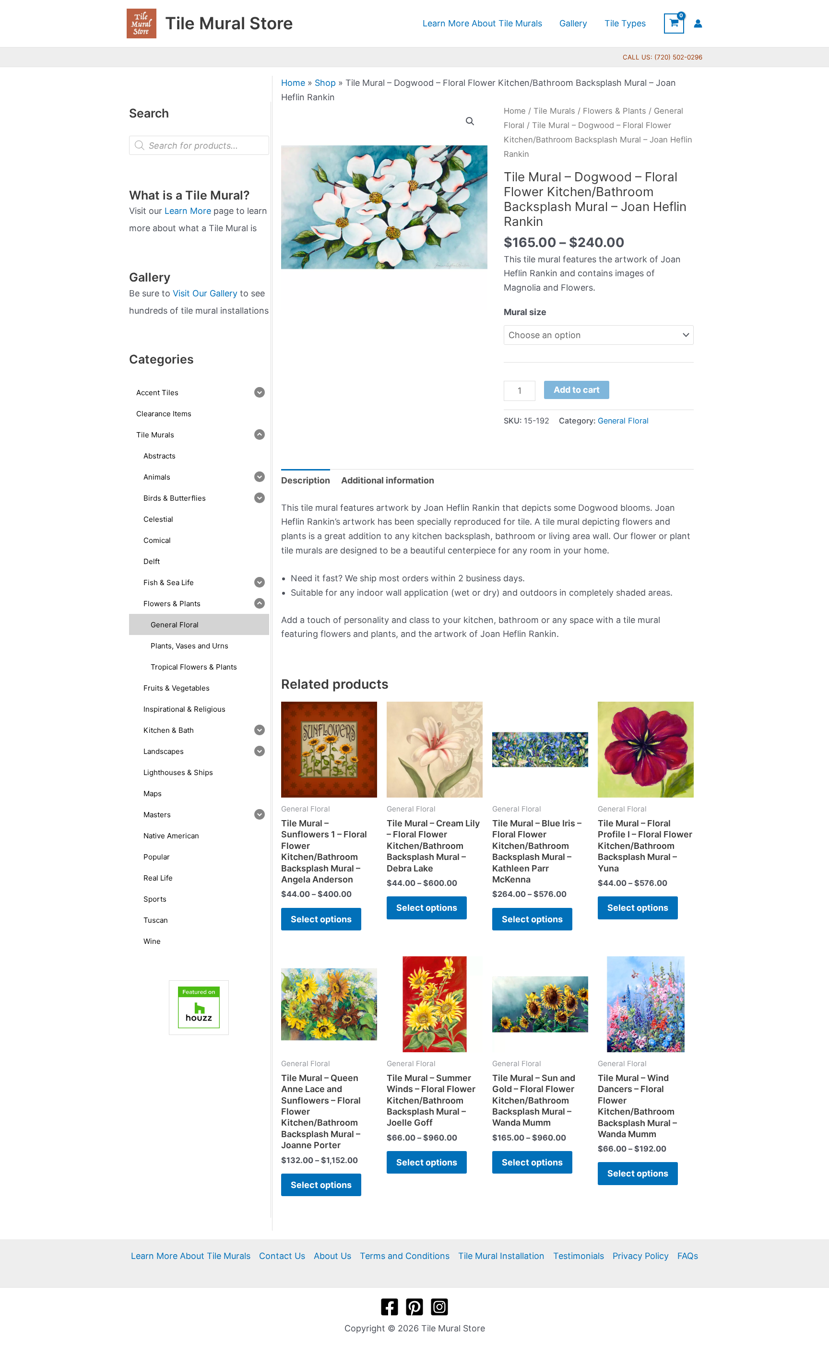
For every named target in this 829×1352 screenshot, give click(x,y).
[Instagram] (439, 1307)
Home (293, 83)
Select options (321, 919)
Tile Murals (554, 111)
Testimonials (578, 1256)
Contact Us (282, 1256)
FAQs (687, 1256)
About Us (332, 1256)
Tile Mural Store (229, 23)
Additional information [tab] (387, 480)
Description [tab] (305, 480)
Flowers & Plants (614, 111)
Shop (325, 83)
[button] (470, 121)
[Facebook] (389, 1307)
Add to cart (577, 390)
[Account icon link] (698, 23)
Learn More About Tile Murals (190, 1256)
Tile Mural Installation (501, 1256)
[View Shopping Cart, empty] (674, 23)
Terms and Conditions (405, 1256)
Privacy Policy (641, 1256)
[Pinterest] (414, 1307)
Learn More (188, 211)
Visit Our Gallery (205, 293)
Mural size (525, 312)
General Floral (623, 420)
